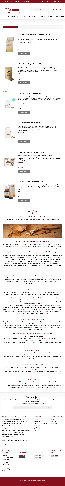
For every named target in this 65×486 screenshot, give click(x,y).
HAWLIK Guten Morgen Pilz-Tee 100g (30, 64)
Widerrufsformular (39, 429)
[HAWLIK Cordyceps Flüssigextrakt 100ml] (9, 191)
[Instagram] (23, 456)
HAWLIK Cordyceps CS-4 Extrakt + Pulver (31, 152)
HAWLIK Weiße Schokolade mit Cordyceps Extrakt (34, 34)
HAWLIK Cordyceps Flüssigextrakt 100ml (31, 181)
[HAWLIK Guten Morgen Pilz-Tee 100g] (9, 74)
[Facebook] (20, 456)
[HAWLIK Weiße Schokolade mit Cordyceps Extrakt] (9, 44)
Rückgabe (37, 425)
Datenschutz (55, 421)
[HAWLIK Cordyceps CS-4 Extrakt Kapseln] (9, 103)
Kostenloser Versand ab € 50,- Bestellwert (18, 1)
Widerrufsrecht (38, 427)
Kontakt (36, 419)
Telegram (5, 442)
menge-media (41, 480)
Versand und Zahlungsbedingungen (40, 422)
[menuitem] (61, 9)
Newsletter (54, 419)
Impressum (54, 423)
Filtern (8, 27)
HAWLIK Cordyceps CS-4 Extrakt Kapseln (31, 93)
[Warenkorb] (61, 9)
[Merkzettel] (57, 9)
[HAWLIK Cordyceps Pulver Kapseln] (9, 133)
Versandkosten (43, 479)
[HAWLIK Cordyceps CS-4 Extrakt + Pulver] (9, 162)
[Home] (3, 16)
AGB (35, 431)
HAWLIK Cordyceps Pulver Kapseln (29, 122)
